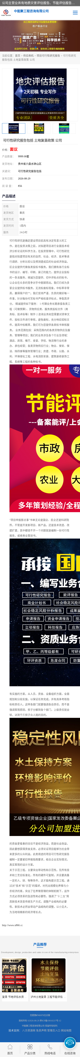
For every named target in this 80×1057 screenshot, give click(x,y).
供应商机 (28, 55)
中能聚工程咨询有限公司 (33, 1026)
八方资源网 (28, 1030)
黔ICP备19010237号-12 (50, 1021)
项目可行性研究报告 (48, 55)
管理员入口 (53, 1030)
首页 (17, 55)
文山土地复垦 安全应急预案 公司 (61, 997)
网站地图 (66, 1030)
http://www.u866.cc (12, 925)
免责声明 (41, 1030)
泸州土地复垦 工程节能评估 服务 (22, 997)
